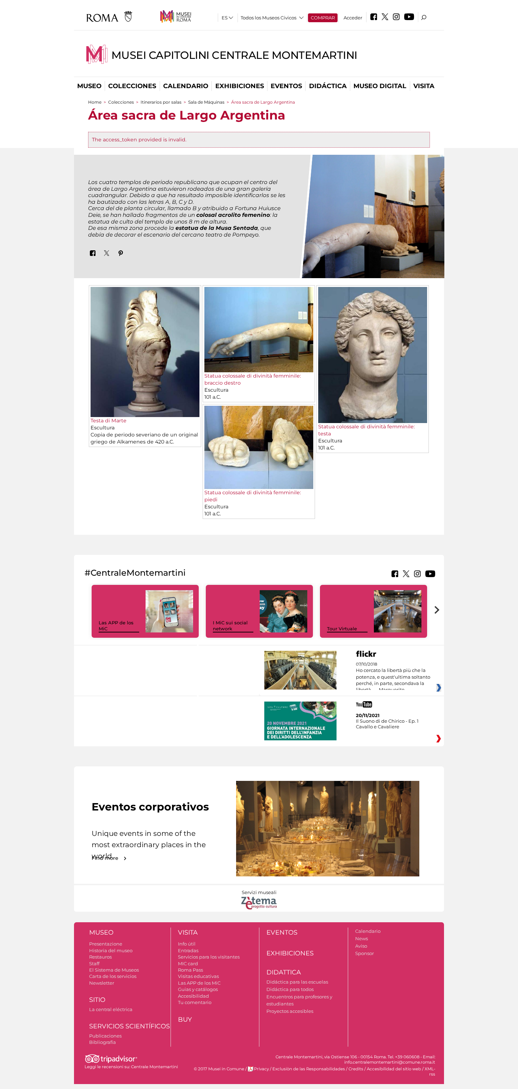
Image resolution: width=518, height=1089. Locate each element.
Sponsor (364, 953)
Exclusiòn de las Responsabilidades (308, 1068)
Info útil (187, 944)
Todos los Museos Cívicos (268, 17)
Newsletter (101, 983)
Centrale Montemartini (154, 1066)
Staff (94, 963)
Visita (423, 86)
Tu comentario (194, 1002)
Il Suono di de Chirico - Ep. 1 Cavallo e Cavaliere (387, 723)
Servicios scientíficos (129, 1026)
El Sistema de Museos (114, 970)
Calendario (185, 86)
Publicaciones (105, 1036)
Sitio (97, 1000)
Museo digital (379, 86)
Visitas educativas (198, 976)
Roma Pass (190, 970)
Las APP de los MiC (199, 983)
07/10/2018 (393, 677)
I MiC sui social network (230, 625)
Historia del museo (110, 950)
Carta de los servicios (112, 976)
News (361, 938)
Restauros (100, 957)
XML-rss (430, 1071)
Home (94, 102)
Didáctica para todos (290, 989)
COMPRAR (323, 17)
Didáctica (328, 86)
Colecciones (132, 86)
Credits (356, 1068)
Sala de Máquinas (207, 102)
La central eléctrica (110, 1009)
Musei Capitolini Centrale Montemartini (234, 55)
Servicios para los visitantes (209, 957)
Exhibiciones (239, 86)
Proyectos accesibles (289, 1011)
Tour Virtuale (342, 628)
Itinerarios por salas (161, 102)
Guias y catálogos (198, 989)
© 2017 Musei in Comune (219, 1068)
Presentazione (105, 944)
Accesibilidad (193, 996)
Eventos (286, 86)
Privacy (261, 1068)
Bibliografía (102, 1042)
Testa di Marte (109, 420)
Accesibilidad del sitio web (394, 1068)
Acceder (353, 17)
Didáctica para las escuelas (297, 982)
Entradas (188, 950)
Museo (89, 86)
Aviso (361, 946)
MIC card (188, 963)
